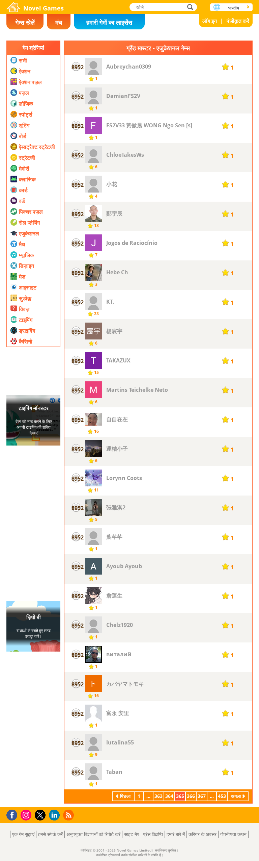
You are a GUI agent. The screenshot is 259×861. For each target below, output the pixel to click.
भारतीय (233, 8)
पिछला (125, 796)
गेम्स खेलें (25, 22)
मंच (58, 22)
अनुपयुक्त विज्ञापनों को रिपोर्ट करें (93, 834)
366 (191, 796)
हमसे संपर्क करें (50, 834)
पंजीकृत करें (238, 21)
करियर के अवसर (203, 834)
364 (169, 796)
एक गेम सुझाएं (23, 834)
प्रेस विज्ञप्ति (153, 834)
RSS (69, 815)
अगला (236, 796)
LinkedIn (55, 815)
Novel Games (43, 8)
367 (202, 796)
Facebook (13, 814)
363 (158, 796)
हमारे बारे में (176, 834)
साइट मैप (131, 834)
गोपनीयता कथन (233, 834)
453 (222, 796)
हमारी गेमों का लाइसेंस (109, 22)
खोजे (190, 7)
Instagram (27, 814)
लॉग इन (209, 21)
